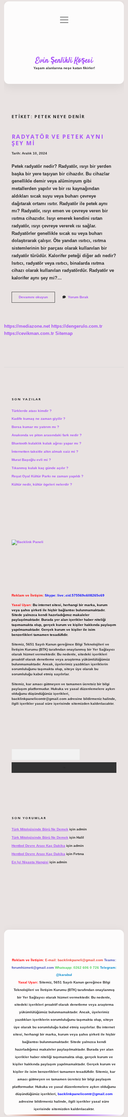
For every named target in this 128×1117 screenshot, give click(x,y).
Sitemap (64, 333)
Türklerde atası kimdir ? (32, 411)
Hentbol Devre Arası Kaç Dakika (38, 846)
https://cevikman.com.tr (29, 333)
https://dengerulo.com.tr (76, 326)
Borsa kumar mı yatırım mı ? (35, 427)
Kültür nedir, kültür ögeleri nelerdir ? (42, 484)
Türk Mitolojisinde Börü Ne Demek (40, 829)
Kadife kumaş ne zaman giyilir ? (38, 419)
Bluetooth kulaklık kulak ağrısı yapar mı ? (46, 443)
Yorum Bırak (78, 297)
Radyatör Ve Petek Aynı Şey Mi (58, 140)
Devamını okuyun (37, 299)
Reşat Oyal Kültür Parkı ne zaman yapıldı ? (47, 476)
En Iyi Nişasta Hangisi (30, 862)
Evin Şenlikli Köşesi (64, 60)
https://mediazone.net (27, 326)
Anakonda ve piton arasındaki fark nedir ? (47, 435)
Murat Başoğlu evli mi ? (31, 460)
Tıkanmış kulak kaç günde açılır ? (40, 468)
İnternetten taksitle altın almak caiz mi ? (45, 451)
